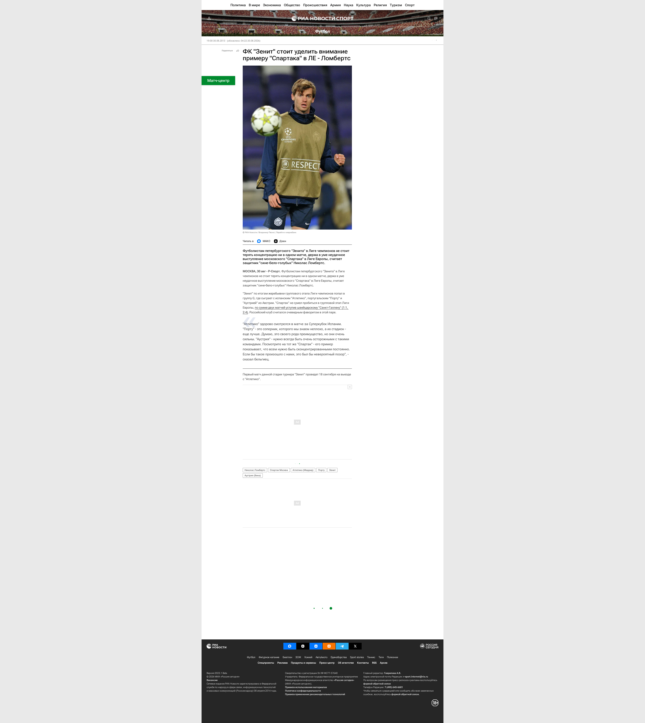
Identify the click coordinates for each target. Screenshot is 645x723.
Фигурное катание (269, 657)
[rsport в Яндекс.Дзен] (302, 646)
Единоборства (339, 657)
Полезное (392, 657)
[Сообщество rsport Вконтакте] (316, 646)
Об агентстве (346, 662)
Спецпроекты (266, 662)
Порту (321, 470)
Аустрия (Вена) (253, 475)
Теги (381, 657)
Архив (383, 662)
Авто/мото (321, 657)
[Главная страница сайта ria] (311, 18)
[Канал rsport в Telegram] (342, 646)
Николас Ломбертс (255, 470)
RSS (374, 662)
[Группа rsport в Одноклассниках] (329, 646)
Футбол (251, 657)
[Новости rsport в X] (355, 646)
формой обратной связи (377, 683)
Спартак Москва (279, 470)
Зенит (332, 470)
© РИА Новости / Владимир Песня (258, 232)
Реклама (282, 662)
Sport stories (357, 657)
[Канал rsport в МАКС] (289, 646)
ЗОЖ (298, 657)
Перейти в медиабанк (286, 232)
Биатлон (287, 657)
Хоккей (308, 657)
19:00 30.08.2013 (216, 40)
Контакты (363, 662)
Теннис (371, 657)
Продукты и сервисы (303, 662)
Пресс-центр (327, 662)
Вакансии (212, 680)
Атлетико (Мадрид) (303, 470)
